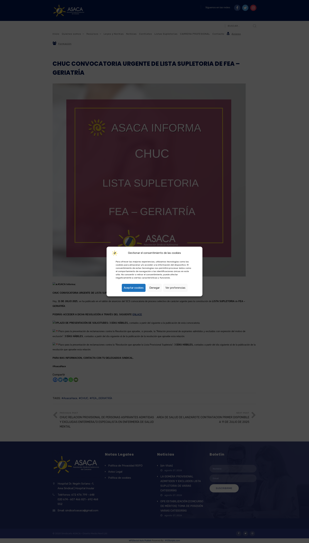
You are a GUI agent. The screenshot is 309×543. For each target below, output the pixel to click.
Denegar (154, 287)
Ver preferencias (175, 287)
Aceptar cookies (134, 287)
